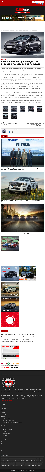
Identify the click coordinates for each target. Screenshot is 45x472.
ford (18, 460)
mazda (30, 462)
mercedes (40, 462)
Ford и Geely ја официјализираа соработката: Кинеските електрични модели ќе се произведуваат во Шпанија (21, 168)
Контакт (5, 448)
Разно (2, 427)
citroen (37, 458)
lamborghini (10, 462)
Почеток (3, 30)
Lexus (21, 462)
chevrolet (32, 458)
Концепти (3, 414)
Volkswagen (34, 465)
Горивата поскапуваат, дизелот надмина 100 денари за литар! (17, 336)
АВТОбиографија (7, 429)
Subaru (21, 465)
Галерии (5, 437)
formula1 (22, 460)
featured (7, 460)
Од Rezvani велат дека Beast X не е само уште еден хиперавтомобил (19, 341)
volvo (39, 465)
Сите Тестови (6, 418)
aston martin (10, 458)
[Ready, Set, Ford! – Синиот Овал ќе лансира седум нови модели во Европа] (22, 218)
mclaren (35, 462)
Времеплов (6, 431)
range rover (4, 465)
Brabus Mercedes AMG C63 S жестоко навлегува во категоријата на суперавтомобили (34, 124)
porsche (39, 463)
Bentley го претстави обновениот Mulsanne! (10, 123)
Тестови (3, 416)
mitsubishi (22, 463)
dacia (3, 460)
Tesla (25, 465)
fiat (15, 460)
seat (13, 465)
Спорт (5, 439)
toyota (29, 465)
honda (31, 460)
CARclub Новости (7, 446)
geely (27, 460)
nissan (27, 463)
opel (30, 463)
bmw (23, 458)
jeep (2, 462)
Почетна (3, 408)
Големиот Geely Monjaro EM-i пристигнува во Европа (15, 339)
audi (15, 458)
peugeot (34, 463)
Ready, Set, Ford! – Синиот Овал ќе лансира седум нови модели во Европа (22, 233)
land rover (16, 462)
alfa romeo (4, 458)
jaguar (40, 460)
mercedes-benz (11, 463)
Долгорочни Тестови (8, 420)
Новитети (7, 30)
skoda (17, 465)
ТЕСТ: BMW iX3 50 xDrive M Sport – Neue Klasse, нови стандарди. (17, 334)
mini (17, 463)
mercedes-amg (4, 463)
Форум (3, 450)
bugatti (27, 458)
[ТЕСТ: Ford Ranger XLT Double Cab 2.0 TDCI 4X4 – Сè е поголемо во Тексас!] (22, 186)
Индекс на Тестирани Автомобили (12, 422)
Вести (2, 410)
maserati (25, 462)
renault (9, 465)
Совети (5, 435)
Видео (3, 441)
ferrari (12, 460)
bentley (19, 458)
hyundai (35, 460)
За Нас (3, 443)
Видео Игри (6, 433)
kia (5, 462)
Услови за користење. (7, 400)
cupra (41, 458)
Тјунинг (3, 425)
